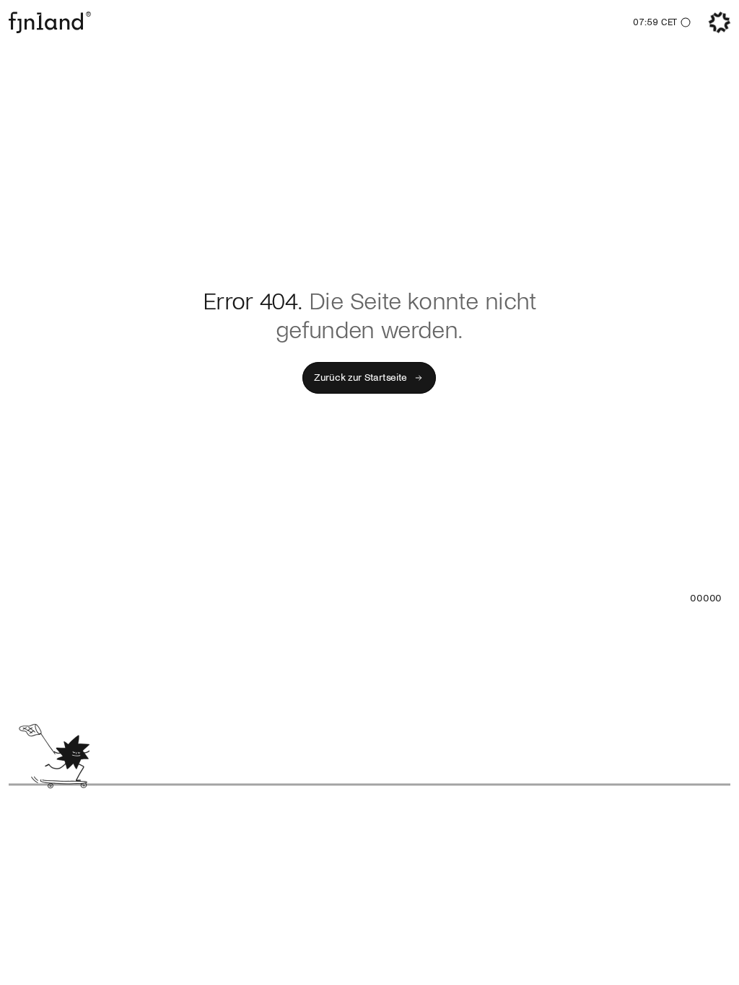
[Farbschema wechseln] (685, 22)
